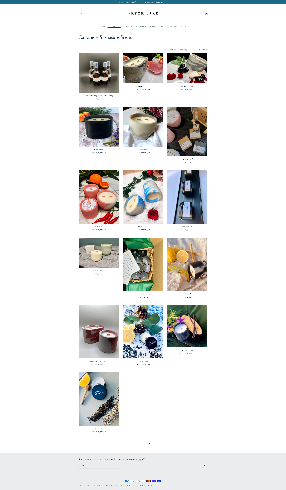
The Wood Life (187, 350)
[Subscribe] (118, 465)
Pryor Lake (86, 485)
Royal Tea (98, 429)
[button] (81, 13)
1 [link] (136, 443)
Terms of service (132, 485)
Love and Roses (143, 227)
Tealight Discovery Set (143, 294)
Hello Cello (187, 294)
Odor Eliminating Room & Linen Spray (98, 96)
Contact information (145, 485)
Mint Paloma (143, 86)
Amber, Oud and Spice (98, 361)
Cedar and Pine (143, 361)
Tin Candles (187, 227)
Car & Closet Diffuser (187, 159)
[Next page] (149, 443)
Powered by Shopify (96, 485)
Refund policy (108, 485)
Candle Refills (98, 271)
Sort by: (173, 50)
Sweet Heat (98, 227)
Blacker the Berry (187, 86)
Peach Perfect (98, 150)
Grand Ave (143, 150)
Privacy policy (119, 485)
